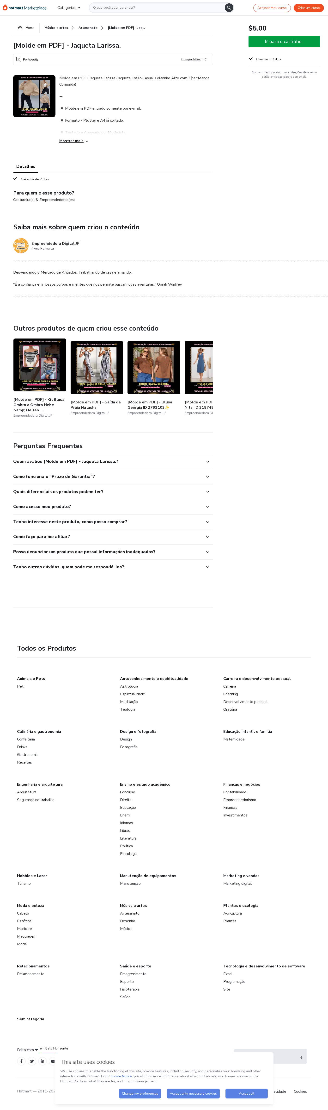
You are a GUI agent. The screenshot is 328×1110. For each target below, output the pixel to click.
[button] (107, 461)
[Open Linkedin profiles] (42, 1061)
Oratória (230, 709)
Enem (125, 815)
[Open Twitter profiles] (32, 1061)
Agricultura (232, 913)
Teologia (127, 709)
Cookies (300, 1091)
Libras (125, 830)
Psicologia (128, 853)
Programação (234, 981)
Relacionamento (30, 974)
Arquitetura (26, 792)
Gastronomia (27, 754)
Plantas (230, 921)
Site (226, 989)
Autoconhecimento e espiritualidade (154, 678)
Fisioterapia (130, 989)
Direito (126, 800)
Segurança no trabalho (36, 800)
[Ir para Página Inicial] (26, 8)
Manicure (24, 928)
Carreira (229, 686)
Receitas (24, 762)
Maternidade (234, 739)
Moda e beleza (30, 905)
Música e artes (133, 905)
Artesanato (130, 913)
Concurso (127, 792)
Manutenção (130, 883)
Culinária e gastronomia (39, 731)
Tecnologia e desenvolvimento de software (264, 966)
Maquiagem (26, 936)
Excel (228, 974)
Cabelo (23, 913)
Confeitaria (26, 739)
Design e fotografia (138, 731)
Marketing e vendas (241, 875)
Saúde (125, 997)
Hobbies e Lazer (32, 875)
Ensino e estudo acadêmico (145, 784)
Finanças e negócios (241, 784)
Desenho (127, 921)
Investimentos (235, 815)
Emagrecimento (133, 974)
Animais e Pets (31, 678)
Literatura (128, 838)
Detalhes (25, 166)
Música (126, 928)
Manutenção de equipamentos (148, 875)
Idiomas (126, 823)
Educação (128, 807)
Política (126, 846)
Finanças (230, 807)
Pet (20, 686)
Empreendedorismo (239, 800)
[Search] (229, 7)
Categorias (66, 7)
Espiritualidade (132, 694)
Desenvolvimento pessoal (245, 701)
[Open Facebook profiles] (21, 1061)
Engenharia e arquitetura (40, 784)
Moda (22, 944)
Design (126, 739)
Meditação (129, 701)
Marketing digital (237, 883)
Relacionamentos (33, 966)
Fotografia (129, 747)
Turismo (24, 883)
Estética (24, 921)
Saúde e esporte (135, 966)
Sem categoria (30, 1019)
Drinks (22, 747)
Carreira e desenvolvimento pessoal (257, 678)
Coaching (230, 694)
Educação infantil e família (247, 731)
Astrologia (129, 686)
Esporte (127, 981)
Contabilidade (234, 792)
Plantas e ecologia (240, 905)
